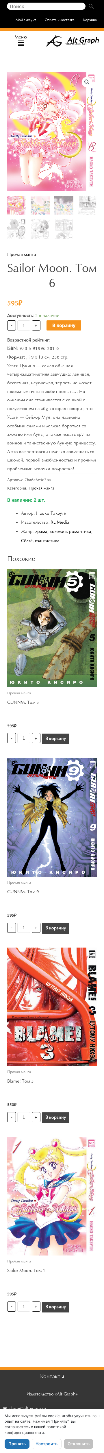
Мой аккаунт (26, 20)
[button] (21, 43)
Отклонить (79, 1443)
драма (41, 531)
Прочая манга (21, 254)
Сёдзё (27, 541)
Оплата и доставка (60, 20)
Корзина (90, 20)
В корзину (63, 325)
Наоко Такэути (51, 513)
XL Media (60, 522)
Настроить (46, 1443)
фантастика (47, 541)
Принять (17, 1443)
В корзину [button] (55, 738)
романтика (80, 531)
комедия (58, 531)
